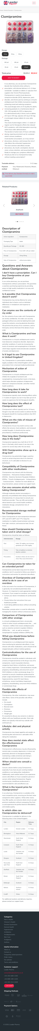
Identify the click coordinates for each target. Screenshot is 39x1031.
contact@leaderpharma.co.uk (13, 973)
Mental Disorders (8, 10)
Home (1, 10)
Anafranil (19, 210)
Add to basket (13, 78)
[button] (19, 214)
